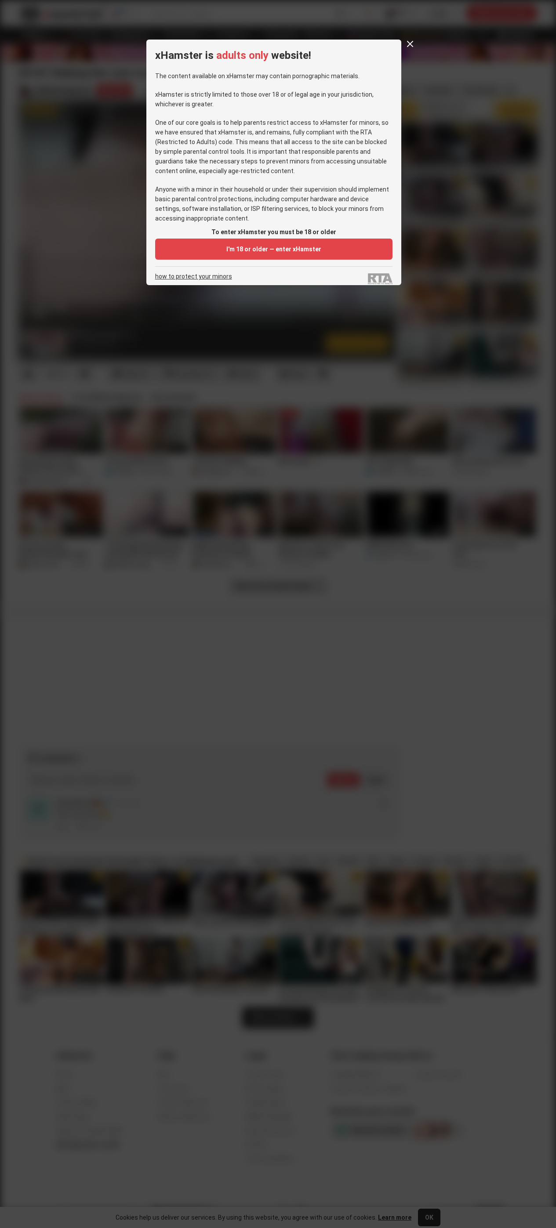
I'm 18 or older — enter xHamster (273, 249)
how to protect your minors (193, 276)
